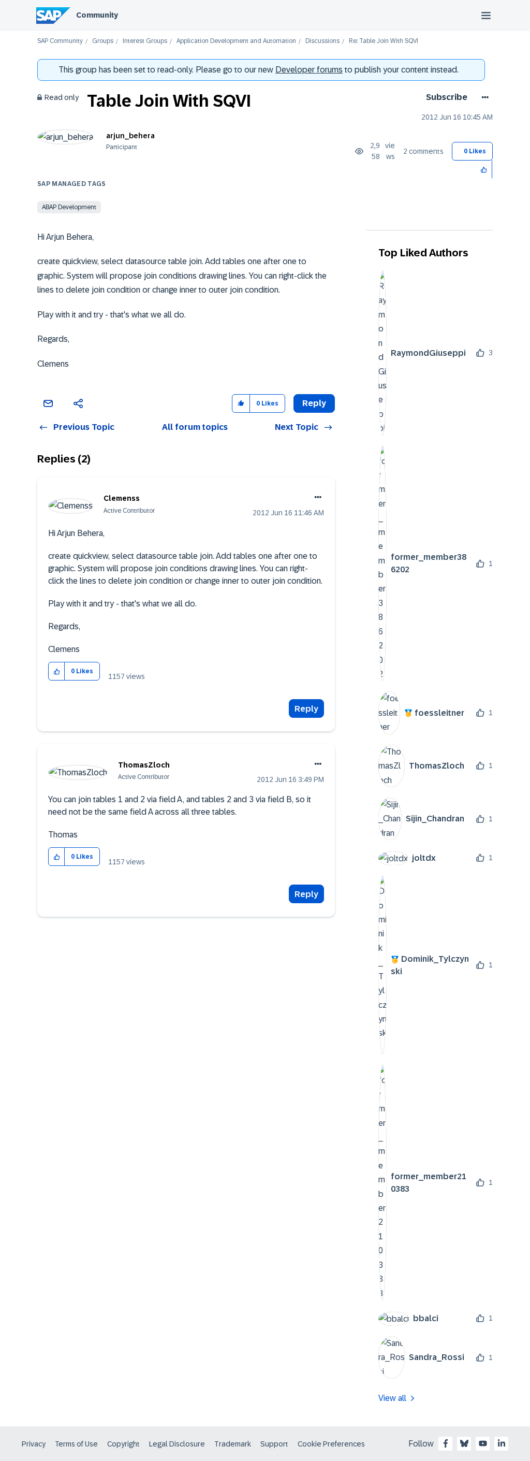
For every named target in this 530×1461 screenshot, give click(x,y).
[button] (484, 169)
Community (97, 15)
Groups (102, 41)
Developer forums (309, 69)
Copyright (123, 1444)
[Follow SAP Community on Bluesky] (464, 1443)
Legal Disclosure (177, 1444)
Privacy (34, 1444)
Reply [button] (314, 403)
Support (274, 1444)
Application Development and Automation (236, 41)
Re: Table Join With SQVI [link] (383, 41)
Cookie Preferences (331, 1444)
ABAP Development (69, 207)
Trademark (232, 1444)
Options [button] (483, 97)
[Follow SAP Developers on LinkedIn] (501, 1443)
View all (392, 1398)
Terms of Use (76, 1444)
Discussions (322, 41)
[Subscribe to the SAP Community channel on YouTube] (483, 1443)
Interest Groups (145, 41)
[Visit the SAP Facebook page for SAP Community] (445, 1443)
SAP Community (60, 41)
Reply (306, 708)
